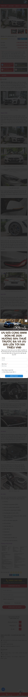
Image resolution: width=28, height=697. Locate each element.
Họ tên (3, 357)
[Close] (26, 320)
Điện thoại (5, 364)
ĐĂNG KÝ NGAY (14, 376)
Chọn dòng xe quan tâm (7, 370)
